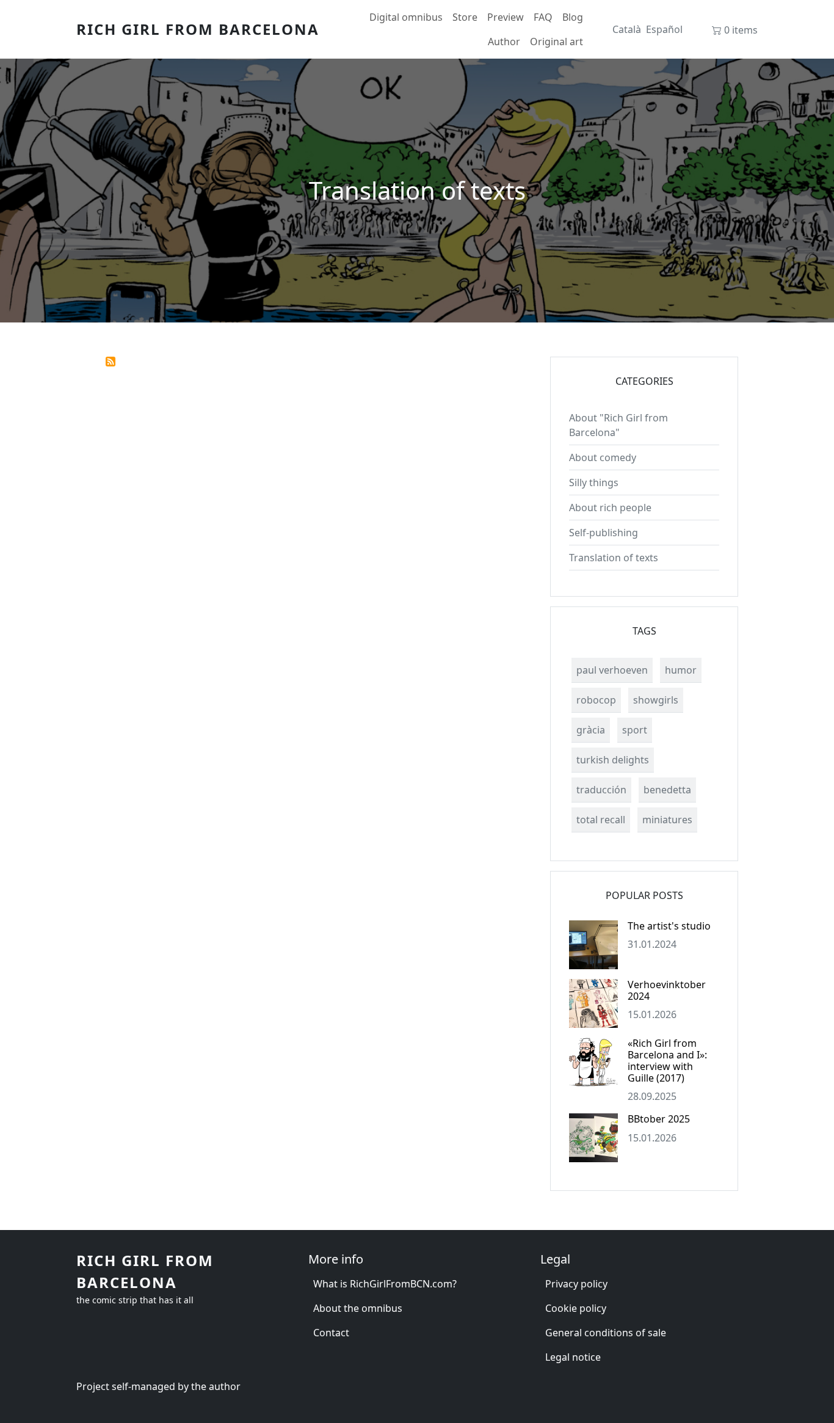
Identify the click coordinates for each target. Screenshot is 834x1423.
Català (626, 29)
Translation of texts (613, 557)
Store (464, 17)
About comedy (602, 457)
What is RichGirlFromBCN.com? (385, 1283)
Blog (572, 17)
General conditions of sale (605, 1332)
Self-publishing (603, 532)
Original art (556, 41)
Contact (331, 1332)
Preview (505, 17)
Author (504, 41)
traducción (601, 789)
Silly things (593, 482)
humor (681, 670)
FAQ (543, 17)
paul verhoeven (612, 670)
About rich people (610, 507)
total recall (600, 819)
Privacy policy (576, 1283)
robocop (596, 700)
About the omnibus (357, 1308)
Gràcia (590, 730)
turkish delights (612, 759)
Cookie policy (575, 1308)
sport (634, 730)
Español (664, 29)
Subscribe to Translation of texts (110, 361)
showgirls (655, 700)
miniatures (667, 819)
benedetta (667, 789)
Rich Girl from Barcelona (197, 29)
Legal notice (573, 1357)
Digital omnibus (406, 17)
